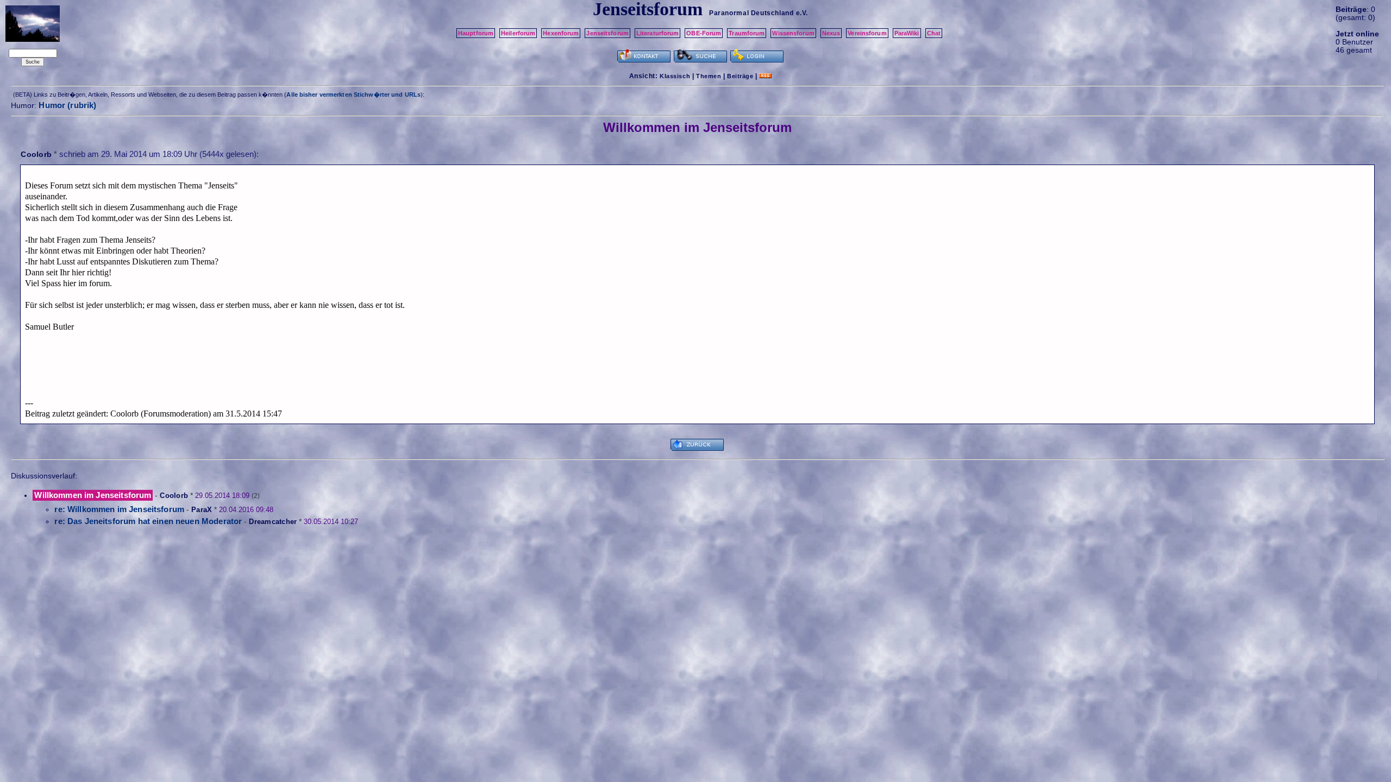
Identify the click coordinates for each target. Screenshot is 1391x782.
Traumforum (747, 33)
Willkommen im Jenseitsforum (92, 495)
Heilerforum (518, 33)
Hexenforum (561, 33)
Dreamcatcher (273, 522)
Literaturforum (657, 33)
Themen (708, 76)
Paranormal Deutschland (751, 13)
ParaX (201, 510)
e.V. (802, 13)
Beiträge (740, 76)
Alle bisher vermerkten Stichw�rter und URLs (353, 94)
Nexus (831, 33)
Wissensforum (793, 33)
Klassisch (675, 76)
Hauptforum (475, 33)
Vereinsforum (867, 33)
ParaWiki (906, 33)
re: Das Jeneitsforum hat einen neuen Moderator (148, 521)
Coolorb (36, 154)
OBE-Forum (703, 33)
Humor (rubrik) (67, 105)
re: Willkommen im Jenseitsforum (119, 509)
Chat (934, 33)
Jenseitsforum (607, 33)
